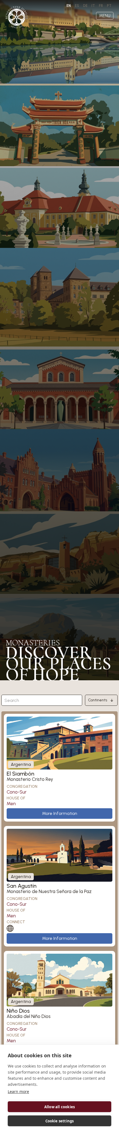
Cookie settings (59, 1120)
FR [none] (101, 6)
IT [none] (93, 6)
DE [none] (85, 6)
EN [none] (68, 6)
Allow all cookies (59, 1106)
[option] (77, 5)
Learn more (18, 1091)
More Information (59, 813)
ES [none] (77, 6)
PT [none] (109, 6)
